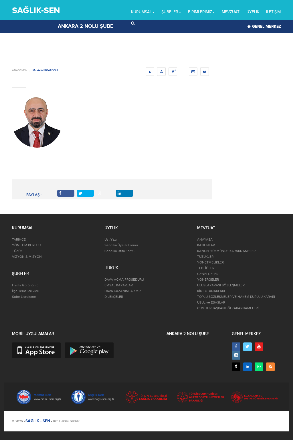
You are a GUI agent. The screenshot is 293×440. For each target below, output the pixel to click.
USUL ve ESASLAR (211, 302)
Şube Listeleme (24, 297)
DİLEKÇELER (113, 297)
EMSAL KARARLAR (118, 285)
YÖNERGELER (208, 280)
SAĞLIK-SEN (36, 10)
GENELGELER (207, 274)
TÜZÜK (17, 251)
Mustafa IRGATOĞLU (46, 70)
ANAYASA (205, 239)
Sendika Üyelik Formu (121, 245)
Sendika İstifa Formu (120, 251)
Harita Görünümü (25, 285)
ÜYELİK (252, 11)
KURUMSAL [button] (141, 11)
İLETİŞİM (273, 11)
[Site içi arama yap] (133, 23)
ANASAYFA (19, 70)
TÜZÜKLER (205, 257)
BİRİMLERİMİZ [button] (200, 11)
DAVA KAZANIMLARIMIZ (122, 291)
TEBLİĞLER (205, 268)
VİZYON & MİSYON (27, 257)
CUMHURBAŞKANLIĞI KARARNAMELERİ (228, 308)
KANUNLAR (206, 245)
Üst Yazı (110, 239)
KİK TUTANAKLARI (211, 291)
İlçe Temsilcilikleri (25, 291)
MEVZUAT (230, 11)
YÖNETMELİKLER (210, 262)
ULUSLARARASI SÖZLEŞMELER (221, 285)
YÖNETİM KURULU (26, 245)
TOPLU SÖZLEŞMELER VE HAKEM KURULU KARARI (236, 297)
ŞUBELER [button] (169, 11)
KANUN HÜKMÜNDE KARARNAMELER (226, 251)
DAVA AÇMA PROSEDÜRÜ (124, 280)
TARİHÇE (19, 239)
